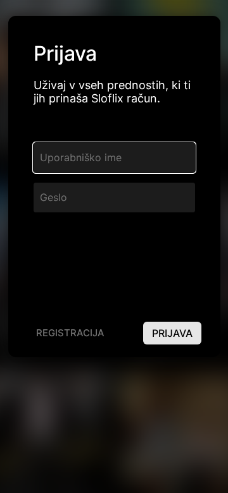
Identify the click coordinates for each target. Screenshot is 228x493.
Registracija (70, 333)
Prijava (172, 333)
